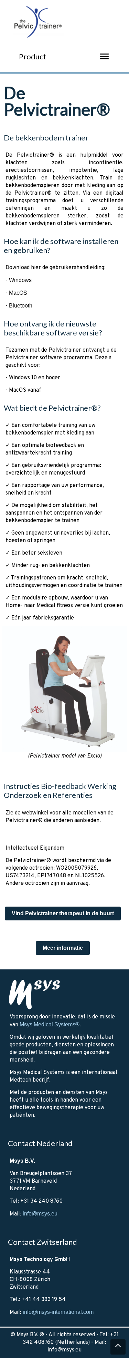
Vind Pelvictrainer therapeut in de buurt (63, 913)
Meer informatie (63, 948)
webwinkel (35, 812)
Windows (20, 280)
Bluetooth (20, 306)
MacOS (18, 293)
